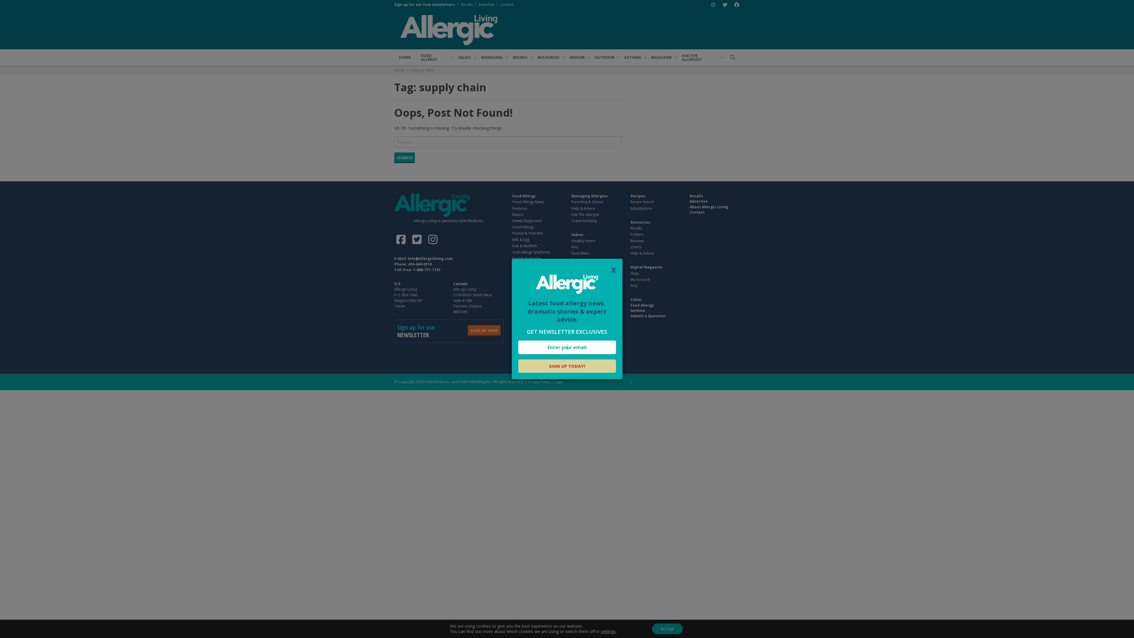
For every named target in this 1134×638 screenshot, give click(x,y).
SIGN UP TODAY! (567, 366)
